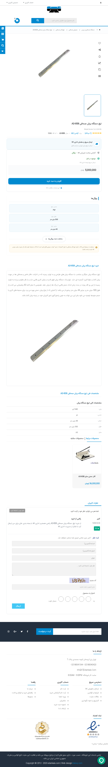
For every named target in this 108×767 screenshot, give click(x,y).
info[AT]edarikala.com (86, 670)
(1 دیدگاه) (88, 133)
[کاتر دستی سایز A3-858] (87, 454)
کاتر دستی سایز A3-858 (86, 476)
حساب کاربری (28, 2)
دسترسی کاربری (13, 2)
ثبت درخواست (44, 631)
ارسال (18, 606)
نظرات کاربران (93, 503)
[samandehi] (42, 730)
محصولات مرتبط (92, 438)
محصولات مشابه (77, 438)
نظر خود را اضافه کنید (17, 510)
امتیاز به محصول (89, 593)
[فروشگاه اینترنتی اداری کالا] (99, 30)
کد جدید (93, 580)
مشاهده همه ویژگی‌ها (55, 239)
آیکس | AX (74, 133)
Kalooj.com (77, 763)
